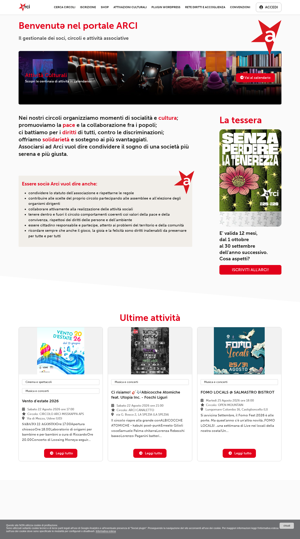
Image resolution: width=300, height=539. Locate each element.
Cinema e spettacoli (39, 382)
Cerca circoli (64, 7)
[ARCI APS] (24, 7)
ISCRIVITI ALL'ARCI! (250, 269)
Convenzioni (240, 7)
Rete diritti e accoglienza (205, 7)
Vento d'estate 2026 (40, 401)
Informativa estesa (106, 531)
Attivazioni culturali (130, 7)
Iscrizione (88, 7)
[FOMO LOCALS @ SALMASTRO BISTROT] (239, 350)
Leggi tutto (64, 453)
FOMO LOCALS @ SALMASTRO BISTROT (237, 392)
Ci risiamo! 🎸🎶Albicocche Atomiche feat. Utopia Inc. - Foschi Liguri (145, 395)
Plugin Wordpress (165, 7)
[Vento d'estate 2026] (61, 350)
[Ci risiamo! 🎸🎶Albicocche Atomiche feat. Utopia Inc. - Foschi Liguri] (150, 350)
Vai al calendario (257, 77)
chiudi (286, 525)
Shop (105, 7)
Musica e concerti (37, 391)
